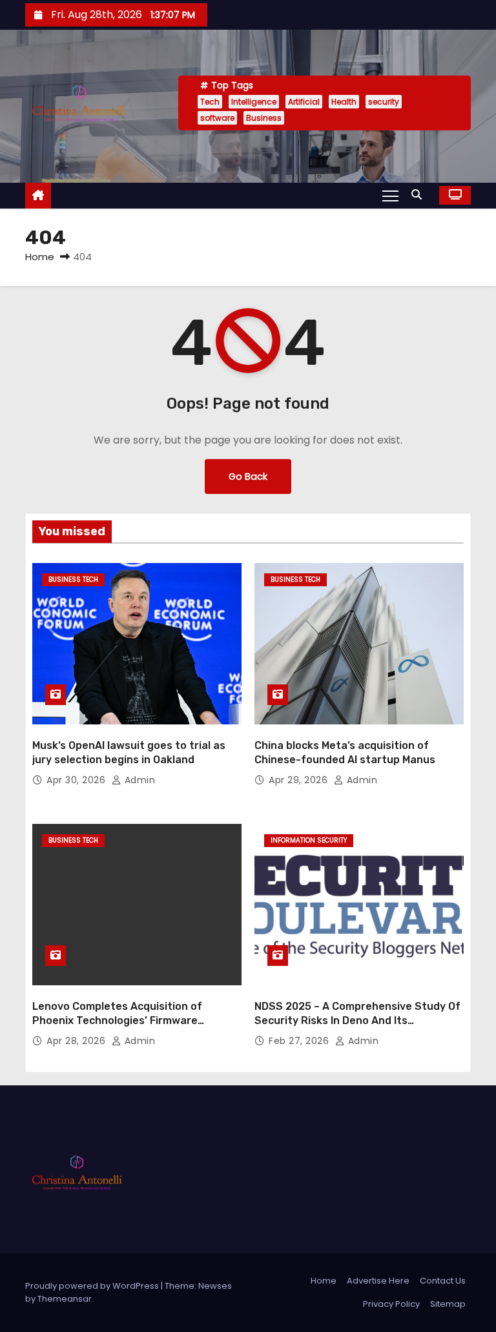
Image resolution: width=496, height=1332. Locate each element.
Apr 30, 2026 (77, 780)
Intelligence (253, 101)
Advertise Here (378, 1281)
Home (39, 256)
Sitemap (448, 1304)
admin (138, 780)
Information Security (309, 840)
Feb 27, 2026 (300, 1040)
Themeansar (64, 1299)
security (383, 101)
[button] (420, 195)
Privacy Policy (391, 1304)
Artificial (304, 101)
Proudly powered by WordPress (93, 1286)
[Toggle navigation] (390, 195)
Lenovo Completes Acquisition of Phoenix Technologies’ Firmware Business (117, 1020)
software (217, 117)
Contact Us (443, 1281)
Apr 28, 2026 (77, 1040)
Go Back (248, 476)
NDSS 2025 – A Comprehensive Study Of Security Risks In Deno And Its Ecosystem (357, 1020)
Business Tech (73, 579)
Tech (210, 101)
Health (343, 101)
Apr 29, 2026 (300, 780)
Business (264, 117)
